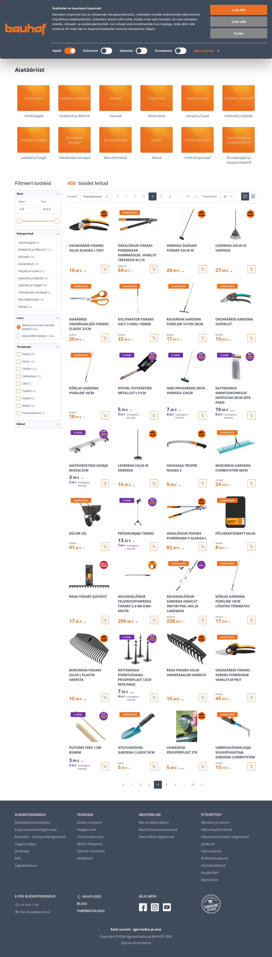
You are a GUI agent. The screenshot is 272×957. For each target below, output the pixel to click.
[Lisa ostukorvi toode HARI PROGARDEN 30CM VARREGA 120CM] (203, 415)
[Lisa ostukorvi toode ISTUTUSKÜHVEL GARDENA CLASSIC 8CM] (154, 766)
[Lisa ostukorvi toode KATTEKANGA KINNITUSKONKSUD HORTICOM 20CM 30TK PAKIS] (251, 415)
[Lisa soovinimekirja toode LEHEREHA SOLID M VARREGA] (121, 457)
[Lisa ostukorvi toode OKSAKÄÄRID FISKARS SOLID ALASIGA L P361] (105, 269)
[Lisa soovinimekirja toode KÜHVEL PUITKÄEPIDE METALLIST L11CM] (121, 380)
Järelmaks (22, 851)
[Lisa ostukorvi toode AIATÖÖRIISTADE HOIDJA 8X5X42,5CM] (105, 483)
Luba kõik (239, 10)
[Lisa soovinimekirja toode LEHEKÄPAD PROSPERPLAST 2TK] (170, 739)
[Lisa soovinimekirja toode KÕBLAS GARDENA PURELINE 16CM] (72, 380)
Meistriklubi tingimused (156, 837)
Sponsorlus (209, 880)
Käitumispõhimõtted (216, 829)
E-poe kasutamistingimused (36, 829)
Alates (21, 201)
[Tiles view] (245, 196)
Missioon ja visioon (215, 822)
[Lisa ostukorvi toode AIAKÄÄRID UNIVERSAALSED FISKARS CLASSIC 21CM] (105, 338)
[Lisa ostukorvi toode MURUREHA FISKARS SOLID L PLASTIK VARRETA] (105, 697)
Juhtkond (208, 844)
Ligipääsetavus (26, 865)
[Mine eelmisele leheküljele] (118, 196)
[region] (162, 489)
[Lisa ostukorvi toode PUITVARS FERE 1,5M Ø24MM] (105, 766)
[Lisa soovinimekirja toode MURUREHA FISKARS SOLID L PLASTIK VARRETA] (72, 662)
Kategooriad (25, 233)
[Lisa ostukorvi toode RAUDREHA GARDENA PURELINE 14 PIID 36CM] (203, 338)
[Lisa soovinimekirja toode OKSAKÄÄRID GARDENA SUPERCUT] (219, 311)
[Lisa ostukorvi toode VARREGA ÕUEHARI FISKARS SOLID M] (203, 269)
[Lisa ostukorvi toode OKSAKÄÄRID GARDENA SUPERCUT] (251, 338)
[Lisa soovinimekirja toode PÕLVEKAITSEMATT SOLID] (219, 525)
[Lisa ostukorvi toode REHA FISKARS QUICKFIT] (105, 620)
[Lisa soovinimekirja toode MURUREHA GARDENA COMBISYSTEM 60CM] (219, 457)
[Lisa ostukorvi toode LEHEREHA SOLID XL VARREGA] (251, 269)
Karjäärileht (210, 872)
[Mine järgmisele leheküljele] (196, 196)
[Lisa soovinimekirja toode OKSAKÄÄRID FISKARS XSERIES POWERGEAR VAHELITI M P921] (219, 662)
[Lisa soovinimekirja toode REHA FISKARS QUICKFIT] (72, 588)
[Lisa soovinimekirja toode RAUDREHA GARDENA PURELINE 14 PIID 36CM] (170, 311)
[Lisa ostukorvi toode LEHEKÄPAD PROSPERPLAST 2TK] (203, 766)
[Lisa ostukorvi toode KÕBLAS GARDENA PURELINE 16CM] (105, 415)
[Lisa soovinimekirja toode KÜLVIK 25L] (72, 525)
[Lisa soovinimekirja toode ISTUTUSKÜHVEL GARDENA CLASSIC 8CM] (121, 739)
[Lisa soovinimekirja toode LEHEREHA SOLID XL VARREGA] (219, 237)
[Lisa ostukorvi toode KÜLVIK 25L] (105, 546)
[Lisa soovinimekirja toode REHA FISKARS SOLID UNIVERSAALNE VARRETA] (170, 662)
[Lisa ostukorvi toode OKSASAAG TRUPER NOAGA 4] (203, 483)
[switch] (106, 51)
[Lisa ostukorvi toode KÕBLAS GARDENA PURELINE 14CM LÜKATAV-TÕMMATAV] (251, 620)
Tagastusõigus (26, 844)
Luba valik (239, 21)
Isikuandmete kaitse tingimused (225, 837)
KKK (18, 858)
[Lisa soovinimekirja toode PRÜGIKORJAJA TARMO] (121, 525)
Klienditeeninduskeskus (32, 822)
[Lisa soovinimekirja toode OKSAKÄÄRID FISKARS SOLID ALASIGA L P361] (72, 237)
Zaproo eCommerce (136, 943)
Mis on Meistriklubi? (154, 822)
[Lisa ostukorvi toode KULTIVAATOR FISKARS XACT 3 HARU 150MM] (154, 338)
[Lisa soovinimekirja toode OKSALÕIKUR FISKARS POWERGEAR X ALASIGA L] (170, 525)
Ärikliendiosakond (214, 858)
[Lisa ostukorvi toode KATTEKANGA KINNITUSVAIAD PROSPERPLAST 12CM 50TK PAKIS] (154, 697)
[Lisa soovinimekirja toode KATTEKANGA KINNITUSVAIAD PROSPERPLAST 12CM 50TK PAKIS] (121, 662)
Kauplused (91, 896)
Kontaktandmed (213, 865)
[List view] (253, 196)
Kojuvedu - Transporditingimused (40, 837)
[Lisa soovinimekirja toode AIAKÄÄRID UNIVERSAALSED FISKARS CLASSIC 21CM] (72, 311)
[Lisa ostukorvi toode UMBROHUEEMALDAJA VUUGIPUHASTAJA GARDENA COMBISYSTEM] (251, 766)
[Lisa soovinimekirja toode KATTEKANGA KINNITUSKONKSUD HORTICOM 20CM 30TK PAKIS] (219, 380)
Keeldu (239, 33)
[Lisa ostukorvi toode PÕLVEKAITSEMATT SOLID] (251, 546)
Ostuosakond (211, 851)
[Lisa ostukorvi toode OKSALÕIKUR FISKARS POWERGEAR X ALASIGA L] (203, 546)
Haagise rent (86, 829)
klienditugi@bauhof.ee (35, 912)
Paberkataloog (91, 911)
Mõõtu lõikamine (89, 844)
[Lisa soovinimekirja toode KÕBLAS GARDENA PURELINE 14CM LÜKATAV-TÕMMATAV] (219, 588)
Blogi (82, 903)
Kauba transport (89, 822)
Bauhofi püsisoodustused (158, 829)
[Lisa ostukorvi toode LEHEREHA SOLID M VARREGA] (154, 483)
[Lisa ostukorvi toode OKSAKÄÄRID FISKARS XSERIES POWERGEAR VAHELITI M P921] (251, 697)
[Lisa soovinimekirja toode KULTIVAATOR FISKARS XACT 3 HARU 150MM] (121, 311)
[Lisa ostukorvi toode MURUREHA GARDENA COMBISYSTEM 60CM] (251, 483)
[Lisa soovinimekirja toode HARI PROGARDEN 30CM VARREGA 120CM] (170, 380)
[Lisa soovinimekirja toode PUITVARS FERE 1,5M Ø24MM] (72, 739)
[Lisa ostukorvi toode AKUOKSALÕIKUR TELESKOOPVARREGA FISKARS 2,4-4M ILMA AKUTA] (154, 620)
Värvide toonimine (91, 851)
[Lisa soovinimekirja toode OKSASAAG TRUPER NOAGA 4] (170, 457)
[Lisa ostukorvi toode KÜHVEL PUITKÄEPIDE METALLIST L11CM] (154, 415)
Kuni (43, 201)
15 (187, 196)
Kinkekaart (85, 858)
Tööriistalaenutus (90, 837)
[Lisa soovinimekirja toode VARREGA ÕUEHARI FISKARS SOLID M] (170, 237)
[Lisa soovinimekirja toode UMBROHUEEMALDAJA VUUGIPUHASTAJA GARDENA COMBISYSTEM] (219, 739)
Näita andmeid (204, 51)
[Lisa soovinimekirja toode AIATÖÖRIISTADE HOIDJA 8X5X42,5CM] (72, 457)
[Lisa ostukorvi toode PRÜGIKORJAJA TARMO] (154, 546)
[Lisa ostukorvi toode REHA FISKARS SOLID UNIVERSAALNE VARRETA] (203, 697)
